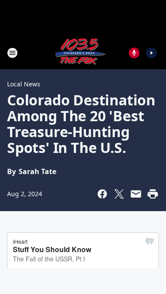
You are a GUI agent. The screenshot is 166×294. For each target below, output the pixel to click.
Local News (23, 84)
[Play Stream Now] (151, 53)
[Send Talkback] (134, 53)
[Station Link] (80, 52)
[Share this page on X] (119, 194)
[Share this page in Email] (136, 194)
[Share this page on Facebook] (102, 194)
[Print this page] (153, 194)
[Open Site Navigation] (12, 53)
